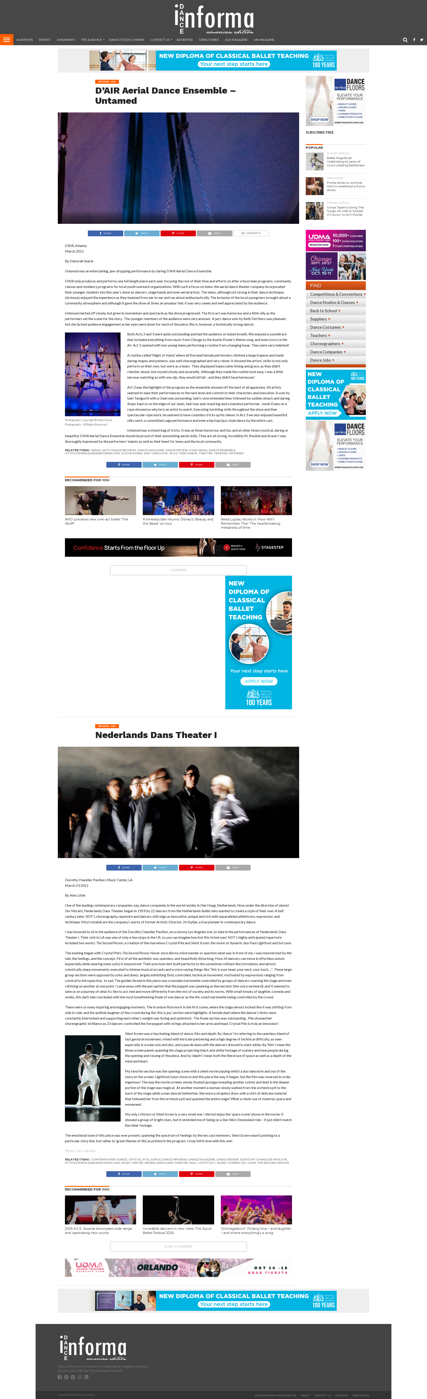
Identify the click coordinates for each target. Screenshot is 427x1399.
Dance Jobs (320, 360)
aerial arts (100, 450)
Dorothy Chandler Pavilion (263, 1159)
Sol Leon (248, 1162)
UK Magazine (264, 39)
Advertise (185, 39)
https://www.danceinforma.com (92, 453)
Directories (209, 39)
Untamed (236, 453)
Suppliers (318, 318)
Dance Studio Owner (126, 39)
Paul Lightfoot (202, 1162)
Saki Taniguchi (156, 453)
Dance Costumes (325, 327)
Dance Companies (326, 351)
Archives (341, 1395)
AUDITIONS (24, 39)
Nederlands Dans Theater (166, 1162)
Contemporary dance (109, 1159)
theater (205, 453)
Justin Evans (131, 453)
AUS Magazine (236, 39)
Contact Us (160, 39)
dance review (176, 450)
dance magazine (150, 450)
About (305, 1395)
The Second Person (273, 1162)
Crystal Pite (139, 1159)
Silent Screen (228, 1162)
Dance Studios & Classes (332, 302)
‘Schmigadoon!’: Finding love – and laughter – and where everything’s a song (256, 1231)
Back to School (323, 310)
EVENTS (44, 39)
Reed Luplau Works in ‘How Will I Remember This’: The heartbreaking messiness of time (250, 523)
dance (156, 1159)
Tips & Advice (91, 39)
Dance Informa (123, 450)
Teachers (318, 335)
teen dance (188, 453)
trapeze (220, 453)
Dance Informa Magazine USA (275, 1395)
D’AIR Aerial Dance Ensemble (212, 450)
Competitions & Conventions (336, 294)
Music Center (132, 1162)
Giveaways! (66, 39)
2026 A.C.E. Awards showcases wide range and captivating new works (98, 1231)
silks (173, 453)
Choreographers (325, 343)
